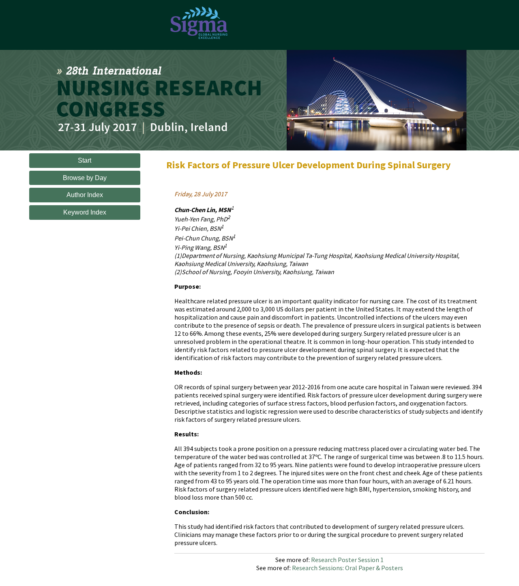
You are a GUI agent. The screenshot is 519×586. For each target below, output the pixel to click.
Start (84, 160)
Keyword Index (84, 212)
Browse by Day (85, 177)
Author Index (84, 194)
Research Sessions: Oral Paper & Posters (347, 568)
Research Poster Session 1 (347, 560)
